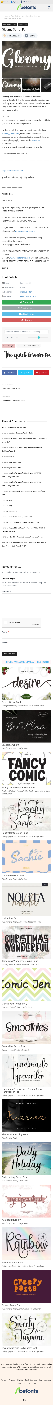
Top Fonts (33, 1383)
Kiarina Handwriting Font (15, 1134)
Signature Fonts (34, 921)
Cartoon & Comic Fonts (11, 791)
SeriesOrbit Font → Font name (20, 517)
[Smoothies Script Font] (26, 1027)
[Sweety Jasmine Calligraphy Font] (26, 1329)
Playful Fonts (35, 1308)
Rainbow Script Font (12, 1262)
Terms (3, 1380)
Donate (28, 320)
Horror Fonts (23, 1308)
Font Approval (45, 1380)
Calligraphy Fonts (9, 705)
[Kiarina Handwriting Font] (26, 1115)
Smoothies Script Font (14, 1046)
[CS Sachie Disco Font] (26, 856)
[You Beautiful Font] (26, 1201)
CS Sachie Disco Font (13, 875)
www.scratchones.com (25, 231)
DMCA (20, 1380)
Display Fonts (27, 791)
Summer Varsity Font (18, 427)
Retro (11, 456)
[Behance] (24, 1400)
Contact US (21, 1383)
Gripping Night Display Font (13, 400)
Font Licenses (31, 1380)
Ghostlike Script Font (11, 388)
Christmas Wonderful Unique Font (20, 961)
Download (28, 302)
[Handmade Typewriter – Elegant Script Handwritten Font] (26, 1070)
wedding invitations (10, 133)
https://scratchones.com (12, 170)
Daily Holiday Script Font (15, 1177)
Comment (7, 591)
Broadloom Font (10, 745)
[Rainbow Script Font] (26, 1243)
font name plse (15, 462)
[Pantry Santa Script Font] (26, 814)
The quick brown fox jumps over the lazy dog (28, 355)
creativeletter (26, 292)
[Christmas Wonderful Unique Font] (26, 942)
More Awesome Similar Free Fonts (27, 661)
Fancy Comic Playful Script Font (19, 787)
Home (6, 16)
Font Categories (17, 16)
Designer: (8, 292)
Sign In (4, 2)
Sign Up (14, 2)
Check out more (28, 308)
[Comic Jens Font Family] (26, 984)
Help (10, 500)
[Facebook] (29, 1400)
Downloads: (10, 287)
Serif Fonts (22, 921)
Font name (13, 511)
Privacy (12, 1380)
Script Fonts (23, 25)
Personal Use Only (28, 296)
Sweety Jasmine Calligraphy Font (19, 1348)
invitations (36, 140)
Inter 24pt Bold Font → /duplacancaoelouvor (26, 537)
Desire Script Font (11, 702)
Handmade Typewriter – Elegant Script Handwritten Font (22, 1090)
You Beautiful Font (11, 1220)
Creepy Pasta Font (11, 1305)
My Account (27, 2)
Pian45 (4, 427)
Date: (6, 283)
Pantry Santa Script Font (15, 833)
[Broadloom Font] (26, 726)
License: (7, 296)
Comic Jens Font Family (14, 1003)
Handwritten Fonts (34, 16)
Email (5, 642)
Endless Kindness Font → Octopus (22, 433)
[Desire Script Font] (26, 683)
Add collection (27, 314)
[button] (49, 8)
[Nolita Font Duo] (26, 899)
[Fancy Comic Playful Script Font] (26, 768)
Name (5, 632)
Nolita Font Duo (10, 918)
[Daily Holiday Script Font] (26, 1158)
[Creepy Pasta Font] (26, 1286)
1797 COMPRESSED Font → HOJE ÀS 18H (24, 522)
